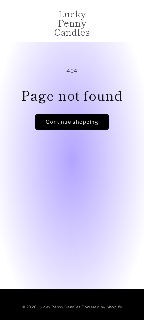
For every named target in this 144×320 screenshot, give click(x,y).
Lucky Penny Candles (59, 307)
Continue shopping (72, 122)
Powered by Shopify (102, 307)
